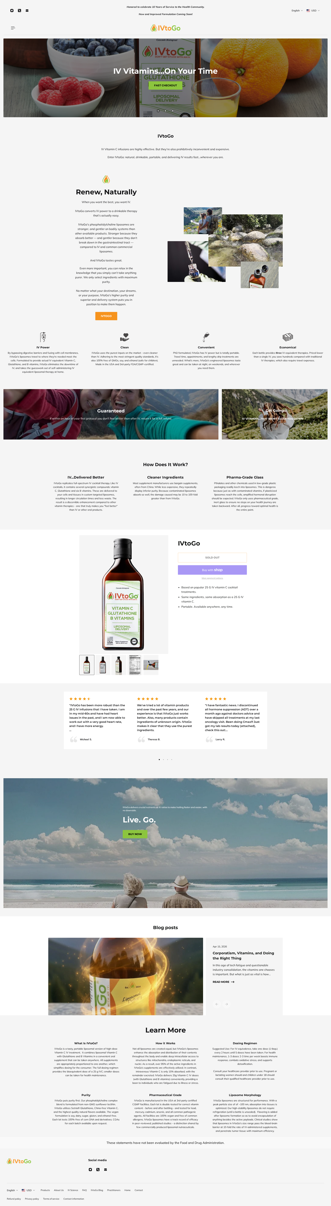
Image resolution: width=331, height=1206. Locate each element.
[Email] (27, 10)
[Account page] (316, 28)
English (11, 1190)
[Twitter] (19, 10)
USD (29, 1190)
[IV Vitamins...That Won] (275, 414)
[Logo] (165, 28)
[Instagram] (12, 10)
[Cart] (321, 28)
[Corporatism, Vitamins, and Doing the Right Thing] (124, 976)
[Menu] (12, 28)
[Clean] (124, 352)
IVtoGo (106, 316)
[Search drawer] (312, 28)
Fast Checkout (165, 85)
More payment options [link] (212, 578)
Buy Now (135, 834)
